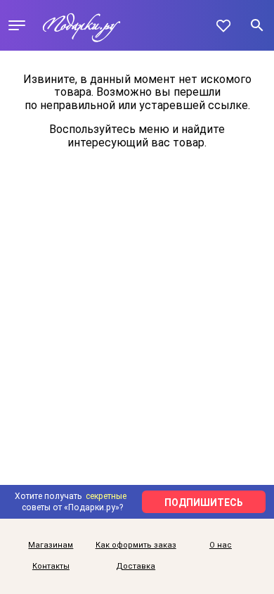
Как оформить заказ (136, 545)
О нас (220, 545)
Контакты (51, 566)
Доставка (135, 566)
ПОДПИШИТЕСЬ (203, 502)
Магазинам (50, 545)
